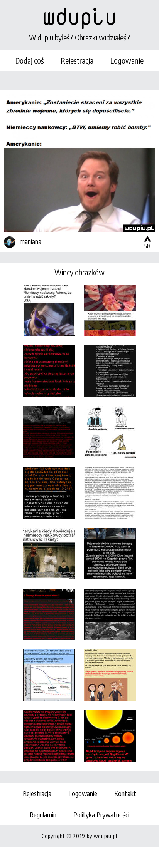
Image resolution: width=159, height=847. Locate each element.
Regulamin (43, 814)
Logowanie (127, 60)
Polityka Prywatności (101, 814)
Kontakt (125, 793)
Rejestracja (77, 60)
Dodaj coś (29, 60)
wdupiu (79, 16)
